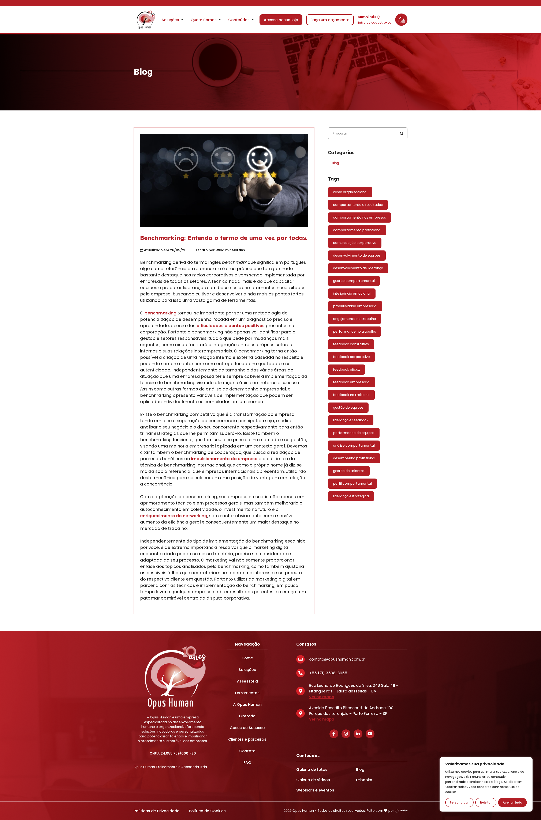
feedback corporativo (351, 356)
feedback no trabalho (351, 394)
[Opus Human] (145, 19)
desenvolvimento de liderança (358, 268)
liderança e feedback (350, 420)
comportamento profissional (357, 230)
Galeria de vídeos (313, 779)
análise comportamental (354, 445)
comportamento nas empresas (359, 217)
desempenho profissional (354, 458)
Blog (335, 162)
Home (247, 658)
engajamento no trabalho (354, 318)
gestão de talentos (349, 470)
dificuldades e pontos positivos (231, 326)
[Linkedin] (358, 733)
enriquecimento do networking (173, 516)
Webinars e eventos (315, 790)
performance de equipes (353, 432)
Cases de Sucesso (247, 727)
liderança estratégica (351, 496)
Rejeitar (486, 802)
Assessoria (247, 681)
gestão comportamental (354, 280)
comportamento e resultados (358, 204)
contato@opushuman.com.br (337, 659)
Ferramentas (247, 692)
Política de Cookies (207, 810)
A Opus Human (247, 704)
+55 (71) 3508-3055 (328, 673)
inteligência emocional (351, 293)
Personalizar (459, 802)
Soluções (247, 669)
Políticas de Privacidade (156, 810)
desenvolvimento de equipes (357, 255)
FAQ (247, 762)
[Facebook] (333, 733)
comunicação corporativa (354, 242)
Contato (247, 750)
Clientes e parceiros (247, 739)
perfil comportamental (352, 483)
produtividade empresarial (355, 306)
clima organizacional (350, 192)
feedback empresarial (351, 382)
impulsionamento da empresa (224, 459)
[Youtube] (370, 733)
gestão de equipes (348, 407)
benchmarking (160, 313)
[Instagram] (346, 733)
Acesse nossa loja (281, 19)
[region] (486, 784)
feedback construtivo (351, 344)
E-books (364, 779)
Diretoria (247, 716)
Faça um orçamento (330, 19)
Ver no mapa (321, 696)
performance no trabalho (354, 331)
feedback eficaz (346, 369)
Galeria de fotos (311, 769)
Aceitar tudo (512, 802)
